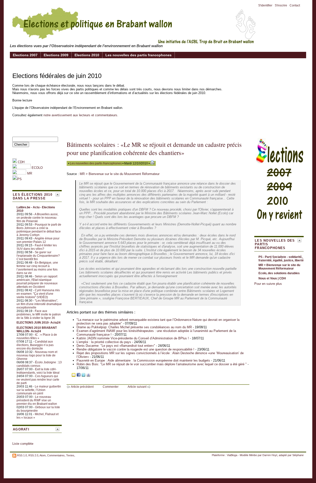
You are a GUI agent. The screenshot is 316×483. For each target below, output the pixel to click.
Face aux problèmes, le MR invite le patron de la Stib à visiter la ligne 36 (39, 314)
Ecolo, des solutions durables (279, 273)
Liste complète (22, 443)
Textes (70, 455)
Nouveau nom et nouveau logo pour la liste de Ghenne (37, 355)
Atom (43, 455)
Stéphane (298, 455)
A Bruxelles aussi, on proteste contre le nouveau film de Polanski (37, 218)
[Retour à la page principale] (133, 40)
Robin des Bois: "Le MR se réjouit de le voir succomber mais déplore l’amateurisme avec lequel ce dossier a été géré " (162, 364)
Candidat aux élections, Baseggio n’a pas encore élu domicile (35, 345)
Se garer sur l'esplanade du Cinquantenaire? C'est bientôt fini (38, 256)
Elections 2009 (56, 55)
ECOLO (37, 168)
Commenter (110, 386)
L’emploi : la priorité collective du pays (104, 342)
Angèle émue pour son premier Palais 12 (38, 240)
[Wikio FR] (93, 376)
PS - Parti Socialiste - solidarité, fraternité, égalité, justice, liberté (281, 258)
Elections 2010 (87, 55)
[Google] (88, 376)
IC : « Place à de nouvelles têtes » (37, 336)
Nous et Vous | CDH (272, 278)
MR (29, 173)
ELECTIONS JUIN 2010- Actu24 (38, 322)
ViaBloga (232, 455)
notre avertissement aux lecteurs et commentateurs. (80, 115)
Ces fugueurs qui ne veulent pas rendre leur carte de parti (38, 379)
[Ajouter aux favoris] (69, 376)
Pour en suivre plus (268, 284)
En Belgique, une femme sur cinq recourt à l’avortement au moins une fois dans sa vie (37, 268)
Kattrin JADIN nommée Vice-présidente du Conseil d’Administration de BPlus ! (133, 338)
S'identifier (265, 5)
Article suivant (137, 386)
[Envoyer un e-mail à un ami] (74, 376)
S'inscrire (281, 5)
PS (19, 179)
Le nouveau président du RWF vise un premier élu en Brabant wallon (37, 400)
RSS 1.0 (22, 455)
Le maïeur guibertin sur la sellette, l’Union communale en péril (39, 390)
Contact (295, 5)
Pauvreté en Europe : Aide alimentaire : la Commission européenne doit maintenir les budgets (143, 360)
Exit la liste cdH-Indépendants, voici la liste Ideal (38, 370)
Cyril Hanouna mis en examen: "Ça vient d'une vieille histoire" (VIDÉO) (38, 294)
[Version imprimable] (152, 163)
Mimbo (253, 455)
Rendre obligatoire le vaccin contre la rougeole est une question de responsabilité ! (135, 349)
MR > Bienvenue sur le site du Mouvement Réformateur (119, 174)
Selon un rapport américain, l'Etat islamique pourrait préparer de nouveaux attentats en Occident (37, 282)
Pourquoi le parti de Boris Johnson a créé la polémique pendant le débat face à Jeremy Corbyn (39, 230)
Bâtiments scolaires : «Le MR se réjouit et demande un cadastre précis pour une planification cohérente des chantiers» (154, 148)
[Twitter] (83, 376)
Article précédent (82, 386)
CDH (20, 162)
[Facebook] (78, 376)
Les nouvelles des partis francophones (138, 55)
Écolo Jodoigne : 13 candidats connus (39, 364)
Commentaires (56, 455)
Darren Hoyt (269, 455)
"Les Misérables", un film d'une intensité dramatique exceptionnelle (39, 304)
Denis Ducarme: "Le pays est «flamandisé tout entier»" (116, 346)
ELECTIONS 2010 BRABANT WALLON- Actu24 (37, 329)
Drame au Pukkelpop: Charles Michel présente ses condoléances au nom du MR (134, 327)
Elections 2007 (25, 55)
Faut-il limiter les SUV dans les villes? (37, 247)
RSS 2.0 (33, 455)
